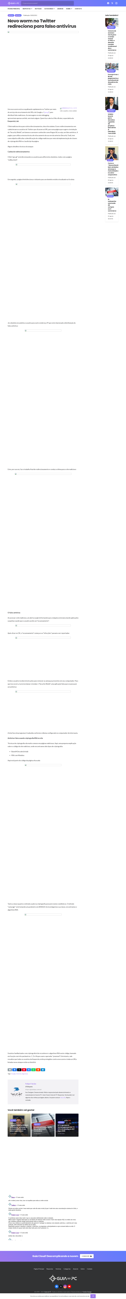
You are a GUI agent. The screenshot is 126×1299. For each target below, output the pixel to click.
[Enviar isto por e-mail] (10, 1069)
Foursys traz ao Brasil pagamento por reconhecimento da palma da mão (114, 79)
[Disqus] (43, 1167)
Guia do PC (48, 1292)
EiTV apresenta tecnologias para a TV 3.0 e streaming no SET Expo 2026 (66, 1128)
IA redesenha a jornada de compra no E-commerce (43, 1129)
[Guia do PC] (13, 3)
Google (13, 1074)
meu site (62, 1097)
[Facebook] (108, 3)
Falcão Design (87, 1292)
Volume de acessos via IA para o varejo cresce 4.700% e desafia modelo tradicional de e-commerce (112, 40)
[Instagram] (116, 3)
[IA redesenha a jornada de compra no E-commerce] (111, 192)
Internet (18, 1074)
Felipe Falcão (30, 1084)
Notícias (58, 1269)
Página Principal (39, 1269)
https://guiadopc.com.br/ (33, 1089)
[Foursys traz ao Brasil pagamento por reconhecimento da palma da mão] (111, 66)
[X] (112, 3)
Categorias (67, 1269)
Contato (89, 1269)
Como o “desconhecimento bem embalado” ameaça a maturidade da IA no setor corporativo (19, 1127)
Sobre (82, 1269)
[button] (31, 8)
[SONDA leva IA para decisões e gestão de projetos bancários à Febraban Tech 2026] (111, 103)
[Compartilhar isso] (14, 1069)
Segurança (25, 1074)
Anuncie (75, 1269)
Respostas (49, 1269)
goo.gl (46, 112)
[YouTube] (69, 1286)
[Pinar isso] (24, 1069)
